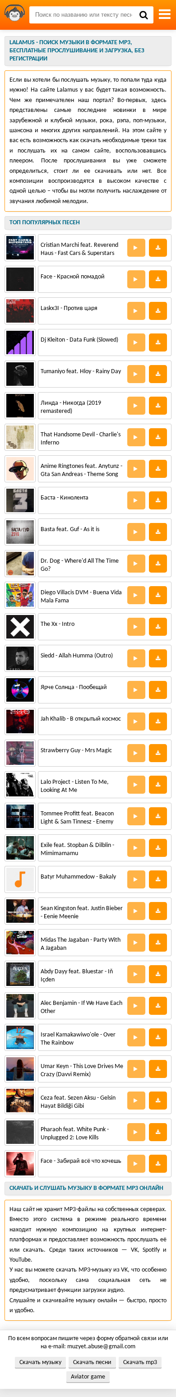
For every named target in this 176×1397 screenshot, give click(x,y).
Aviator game (88, 1377)
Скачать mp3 (140, 1362)
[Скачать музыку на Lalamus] (15, 15)
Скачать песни (92, 1362)
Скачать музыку (40, 1362)
